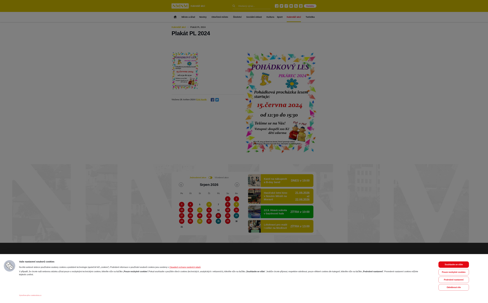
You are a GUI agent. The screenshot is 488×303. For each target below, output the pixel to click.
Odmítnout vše (454, 287)
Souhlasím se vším (454, 264)
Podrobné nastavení (453, 280)
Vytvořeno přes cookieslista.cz (30, 295)
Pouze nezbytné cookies (454, 272)
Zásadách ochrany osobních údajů (185, 267)
